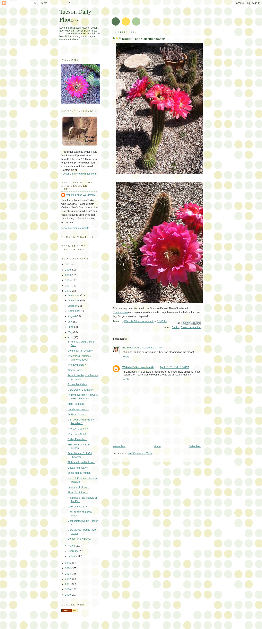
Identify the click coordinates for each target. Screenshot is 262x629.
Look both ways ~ (77, 506)
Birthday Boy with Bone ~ (81, 462)
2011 (68, 584)
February (73, 551)
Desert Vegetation (191, 327)
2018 (68, 280)
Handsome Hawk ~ (78, 409)
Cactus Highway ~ (78, 467)
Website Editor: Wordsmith (138, 367)
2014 (68, 568)
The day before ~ (77, 364)
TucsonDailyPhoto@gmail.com (78, 173)
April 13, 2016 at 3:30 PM (148, 347)
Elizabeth (127, 347)
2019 (68, 275)
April (71, 337)
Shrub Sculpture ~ (78, 492)
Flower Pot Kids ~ (77, 384)
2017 (68, 285)
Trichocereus (120, 312)
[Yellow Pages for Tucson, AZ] (69, 611)
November (74, 300)
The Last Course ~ (78, 428)
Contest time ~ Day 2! (79, 538)
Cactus (176, 327)
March (72, 545)
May (70, 332)
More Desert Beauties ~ (81, 389)
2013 (68, 573)
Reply (125, 356)
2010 (68, 589)
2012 (68, 579)
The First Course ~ (78, 434)
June (71, 327)
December (74, 295)
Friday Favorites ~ (77, 439)
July (70, 321)
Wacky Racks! (75, 370)
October (72, 305)
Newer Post (119, 446)
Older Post (195, 446)
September (74, 311)
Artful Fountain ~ (77, 403)
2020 (68, 269)
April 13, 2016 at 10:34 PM (174, 367)
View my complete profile (75, 228)
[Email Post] (177, 322)
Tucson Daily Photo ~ (75, 15)
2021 (68, 264)
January (73, 556)
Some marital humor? (79, 472)
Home (157, 446)
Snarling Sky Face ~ (79, 487)
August (72, 316)
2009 (68, 594)
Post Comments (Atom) (140, 453)
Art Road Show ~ (77, 414)
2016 (68, 291)
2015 (68, 563)
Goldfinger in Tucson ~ (80, 350)
